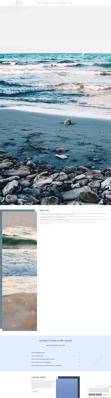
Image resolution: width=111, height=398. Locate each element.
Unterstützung (64, 3)
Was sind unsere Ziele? (37, 356)
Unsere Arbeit (46, 3)
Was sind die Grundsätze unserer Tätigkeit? (42, 359)
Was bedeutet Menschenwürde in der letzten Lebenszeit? (46, 365)
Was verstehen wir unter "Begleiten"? (41, 362)
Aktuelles (53, 3)
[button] (109, 386)
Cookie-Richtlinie (96, 396)
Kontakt (70, 3)
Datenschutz (100, 396)
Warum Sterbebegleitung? (38, 352)
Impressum (103, 396)
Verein (39, 3)
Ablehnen (98, 394)
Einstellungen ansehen (106, 394)
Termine (59, 3)
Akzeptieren (92, 394)
